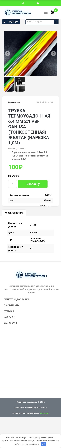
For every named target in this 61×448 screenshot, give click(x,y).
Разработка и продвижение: (30, 413)
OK (43, 444)
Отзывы (9, 311)
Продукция (13, 22)
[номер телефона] (22, 3)
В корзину (33, 184)
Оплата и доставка (16, 299)
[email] (37, 3)
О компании (11, 305)
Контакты (10, 323)
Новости (9, 317)
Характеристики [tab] (14, 212)
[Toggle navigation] (46, 12)
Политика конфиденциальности (31, 407)
